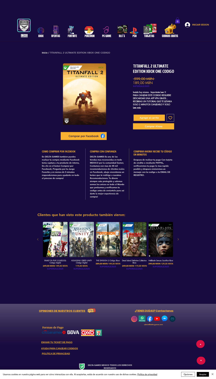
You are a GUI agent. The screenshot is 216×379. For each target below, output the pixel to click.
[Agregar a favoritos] (170, 118)
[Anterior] (38, 239)
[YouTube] (157, 319)
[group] (108, 246)
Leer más (137, 107)
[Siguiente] (178, 239)
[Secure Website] (82, 366)
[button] (177, 20)
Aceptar (202, 374)
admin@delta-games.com (153, 324)
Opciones (188, 374)
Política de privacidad (147, 374)
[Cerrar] (212, 374)
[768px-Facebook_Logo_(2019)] (150, 319)
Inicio (45, 52)
